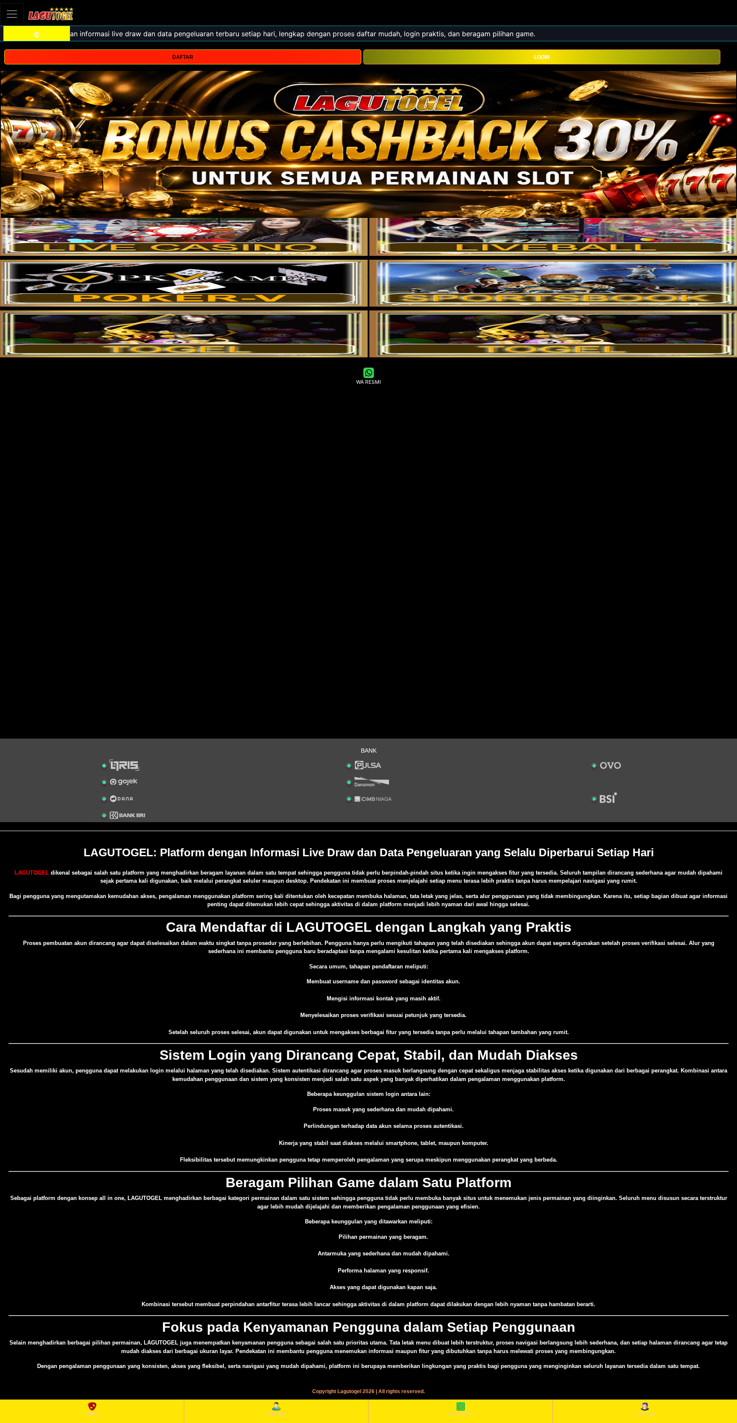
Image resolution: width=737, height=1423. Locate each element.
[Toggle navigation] (12, 13)
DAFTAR (182, 57)
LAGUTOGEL (32, 872)
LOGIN (542, 57)
